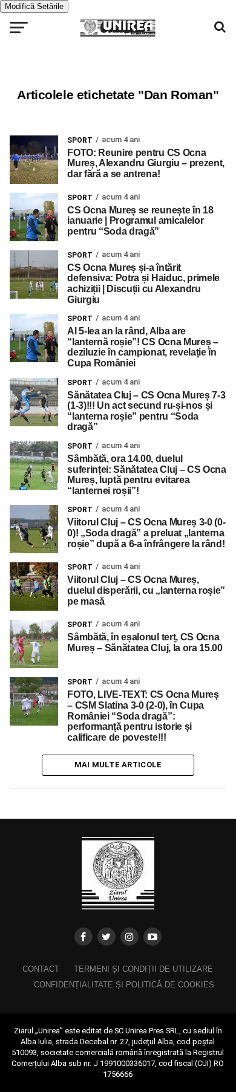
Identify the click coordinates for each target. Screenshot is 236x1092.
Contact (40, 968)
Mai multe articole (118, 764)
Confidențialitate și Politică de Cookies (124, 984)
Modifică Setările (34, 6)
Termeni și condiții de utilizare (143, 968)
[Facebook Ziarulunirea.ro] (83, 937)
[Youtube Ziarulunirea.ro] (152, 937)
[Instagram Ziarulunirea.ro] (129, 937)
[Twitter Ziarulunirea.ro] (106, 937)
